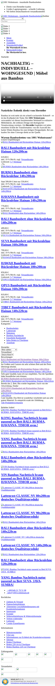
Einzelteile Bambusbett (16, 338)
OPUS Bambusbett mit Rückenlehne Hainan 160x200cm (26, 287)
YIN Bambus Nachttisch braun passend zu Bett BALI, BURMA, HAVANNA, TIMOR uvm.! (23, 478)
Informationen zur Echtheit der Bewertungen (24, 683)
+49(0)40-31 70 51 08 (16, 590)
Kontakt (9, 614)
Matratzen (10, 333)
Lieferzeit (10, 621)
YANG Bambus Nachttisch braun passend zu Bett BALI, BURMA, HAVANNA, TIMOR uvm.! (23, 442)
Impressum (11, 611)
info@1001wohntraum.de (18, 593)
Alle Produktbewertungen (12, 403)
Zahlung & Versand (14, 602)
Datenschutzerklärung (15, 604)
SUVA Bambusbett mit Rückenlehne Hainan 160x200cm (25, 242)
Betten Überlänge (13, 642)
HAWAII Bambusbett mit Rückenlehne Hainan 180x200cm (23, 264)
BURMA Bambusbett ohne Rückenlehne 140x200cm (19, 174)
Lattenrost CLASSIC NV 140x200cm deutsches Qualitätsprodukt (26, 547)
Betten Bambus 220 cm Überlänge (21, 647)
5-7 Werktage (15, 162)
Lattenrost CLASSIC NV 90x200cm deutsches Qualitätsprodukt (25, 514)
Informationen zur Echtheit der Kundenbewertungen (28, 637)
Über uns (10, 635)
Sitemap (9, 640)
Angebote (10, 343)
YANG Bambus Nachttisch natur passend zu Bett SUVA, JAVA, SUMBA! (23, 581)
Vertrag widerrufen (14, 618)
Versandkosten (27, 159)
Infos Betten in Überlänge (17, 340)
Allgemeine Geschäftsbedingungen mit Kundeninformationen (22, 607)
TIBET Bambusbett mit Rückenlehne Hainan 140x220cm (26, 309)
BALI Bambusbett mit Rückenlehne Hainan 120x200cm (25, 149)
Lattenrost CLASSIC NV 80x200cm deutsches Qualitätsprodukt (25, 497)
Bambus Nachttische (15, 335)
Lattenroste (11, 331)
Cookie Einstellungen (15, 623)
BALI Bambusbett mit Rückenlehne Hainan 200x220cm (25, 359)
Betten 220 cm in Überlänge (18, 644)
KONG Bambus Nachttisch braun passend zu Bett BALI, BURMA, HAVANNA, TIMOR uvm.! (24, 421)
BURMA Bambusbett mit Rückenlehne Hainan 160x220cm (26, 379)
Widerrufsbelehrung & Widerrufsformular (23, 616)
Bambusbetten (12, 328)
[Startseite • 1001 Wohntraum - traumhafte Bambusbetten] (21, 16)
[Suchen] (2, 24)
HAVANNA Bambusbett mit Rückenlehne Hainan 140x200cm (23, 198)
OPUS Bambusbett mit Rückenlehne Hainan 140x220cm (25, 369)
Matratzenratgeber (14, 632)
